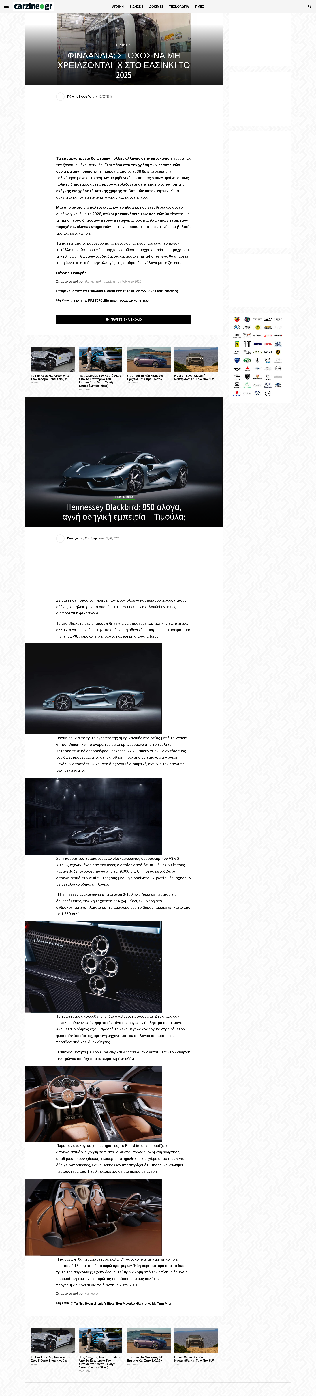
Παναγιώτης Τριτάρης (82, 538)
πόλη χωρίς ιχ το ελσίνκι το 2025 (118, 281)
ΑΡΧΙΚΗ (118, 6)
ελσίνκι (89, 281)
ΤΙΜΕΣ (199, 6)
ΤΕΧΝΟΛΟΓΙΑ (179, 6)
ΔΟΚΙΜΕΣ (156, 6)
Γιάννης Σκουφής (79, 96)
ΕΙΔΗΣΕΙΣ (136, 6)
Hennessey (91, 1293)
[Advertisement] (260, 190)
